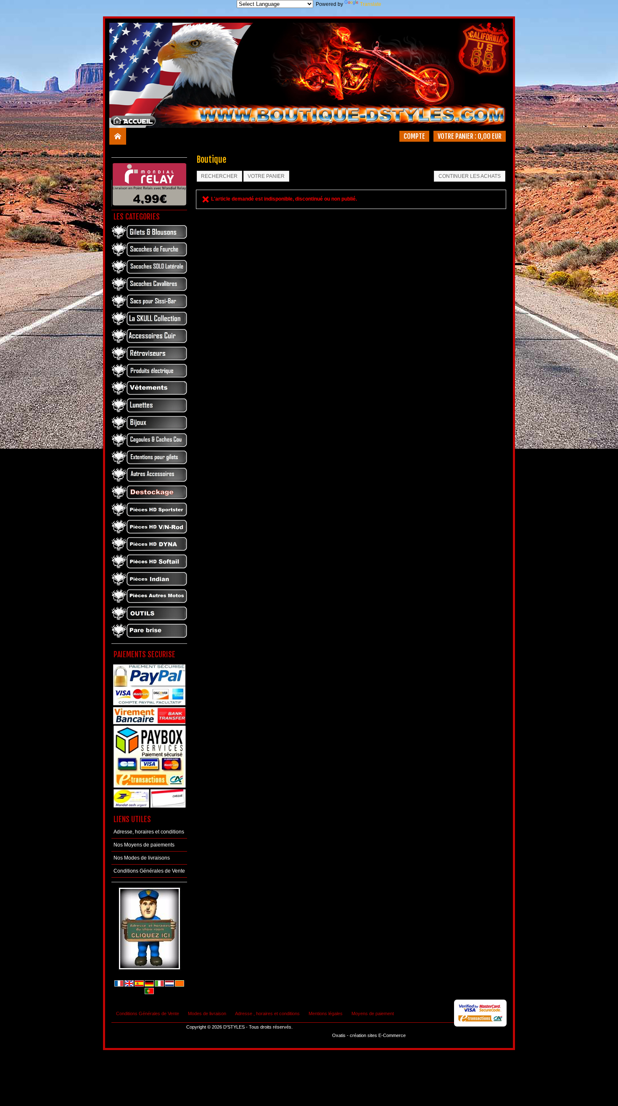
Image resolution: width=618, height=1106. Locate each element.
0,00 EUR (490, 136)
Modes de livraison (207, 1013)
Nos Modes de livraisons (142, 858)
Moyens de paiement (372, 1013)
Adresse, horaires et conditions (149, 832)
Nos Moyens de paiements (144, 845)
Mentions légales (326, 1013)
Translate (370, 4)
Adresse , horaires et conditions (267, 1013)
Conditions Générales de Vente (149, 871)
